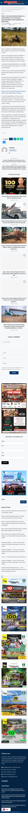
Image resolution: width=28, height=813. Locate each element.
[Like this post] (11, 139)
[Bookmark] (24, 179)
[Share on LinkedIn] (15, 139)
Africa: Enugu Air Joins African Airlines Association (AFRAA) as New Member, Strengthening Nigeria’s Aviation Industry (13, 796)
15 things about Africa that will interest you (16, 557)
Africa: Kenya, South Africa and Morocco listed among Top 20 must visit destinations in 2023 (14, 569)
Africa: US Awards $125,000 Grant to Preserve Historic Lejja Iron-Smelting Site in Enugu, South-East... (14, 247)
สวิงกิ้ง (2, 557)
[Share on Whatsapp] (18, 139)
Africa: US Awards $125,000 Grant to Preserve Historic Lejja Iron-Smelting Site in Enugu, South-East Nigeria (13, 523)
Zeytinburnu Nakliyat (6, 549)
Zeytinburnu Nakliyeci (6, 542)
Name (3, 441)
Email (2, 455)
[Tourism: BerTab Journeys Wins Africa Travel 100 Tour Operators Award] (14, 186)
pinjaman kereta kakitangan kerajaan (10, 567)
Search (3, 499)
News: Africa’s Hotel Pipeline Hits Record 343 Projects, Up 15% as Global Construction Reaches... (14, 300)
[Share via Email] (4, 142)
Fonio (3, 132)
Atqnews (8, 23)
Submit (5, 462)
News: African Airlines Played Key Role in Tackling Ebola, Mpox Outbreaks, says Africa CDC (14, 273)
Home (2, 7)
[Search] (26, 2)
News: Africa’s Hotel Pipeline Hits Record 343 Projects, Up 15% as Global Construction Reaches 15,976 (13, 535)
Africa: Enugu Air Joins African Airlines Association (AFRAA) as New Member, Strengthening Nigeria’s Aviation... (14, 326)
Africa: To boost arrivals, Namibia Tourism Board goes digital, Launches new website (13, 544)
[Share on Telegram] (21, 139)
